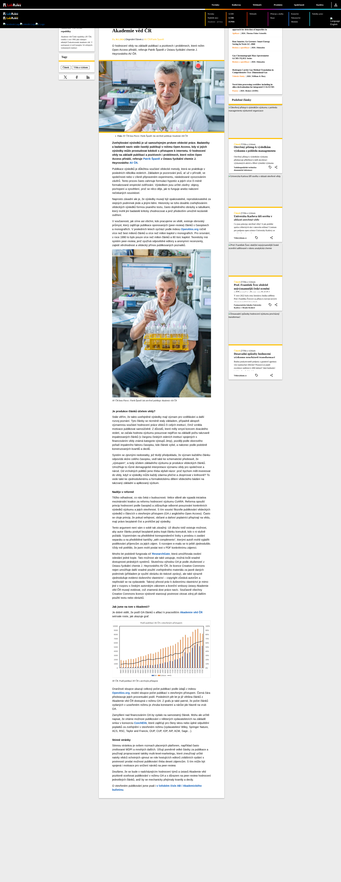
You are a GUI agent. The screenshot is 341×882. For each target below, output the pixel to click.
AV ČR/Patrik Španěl (154, 39)
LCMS (231, 18)
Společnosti (299, 5)
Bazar (272, 18)
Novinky (215, 5)
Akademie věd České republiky (71, 29)
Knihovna (236, 5)
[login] (336, 5)
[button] (65, 77)
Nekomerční (295, 18)
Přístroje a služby (276, 14)
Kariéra (319, 5)
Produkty (278, 5)
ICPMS (232, 22)
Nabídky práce (317, 14)
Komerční (295, 14)
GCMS (231, 14)
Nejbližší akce (213, 18)
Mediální (294, 22)
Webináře (257, 5)
